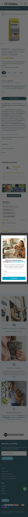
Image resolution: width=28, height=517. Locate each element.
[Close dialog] (25, 237)
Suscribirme (14, 278)
